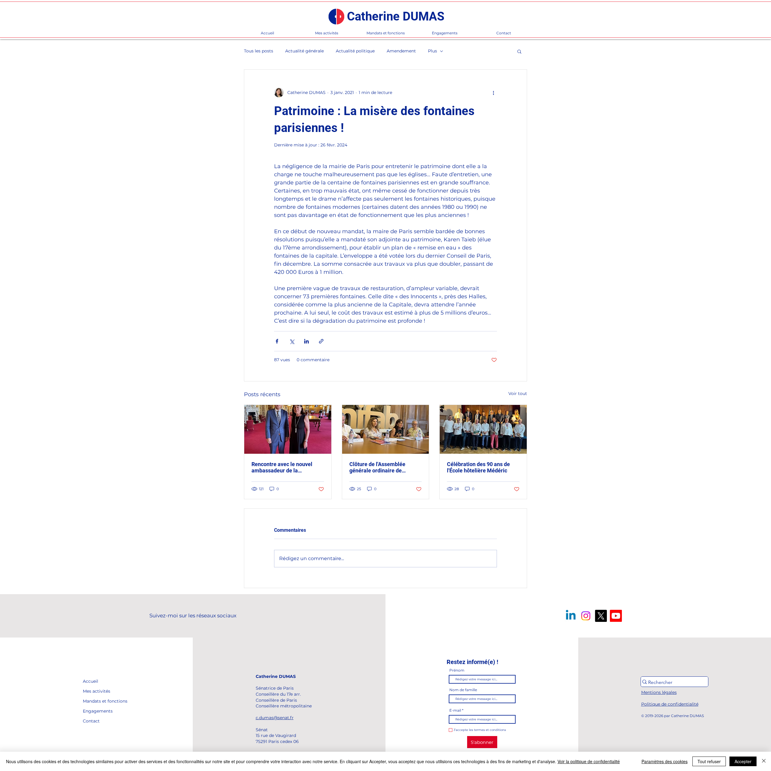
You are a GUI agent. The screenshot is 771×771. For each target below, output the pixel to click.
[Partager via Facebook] (277, 341)
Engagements (96, 711)
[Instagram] (586, 616)
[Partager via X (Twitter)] (292, 341)
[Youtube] (616, 616)
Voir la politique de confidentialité (588, 761)
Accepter (743, 761)
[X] (601, 616)
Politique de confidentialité (669, 704)
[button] (519, 51)
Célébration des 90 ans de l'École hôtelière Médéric (478, 467)
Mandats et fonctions (96, 701)
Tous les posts (258, 51)
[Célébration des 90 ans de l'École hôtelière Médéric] (483, 429)
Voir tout (517, 393)
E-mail (455, 710)
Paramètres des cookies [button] (664, 761)
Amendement (401, 51)
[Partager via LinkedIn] (306, 341)
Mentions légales (659, 692)
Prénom (456, 670)
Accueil (90, 681)
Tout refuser (709, 761)
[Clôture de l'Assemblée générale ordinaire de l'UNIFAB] (385, 429)
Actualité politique (355, 51)
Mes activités (96, 691)
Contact (91, 721)
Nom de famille (463, 690)
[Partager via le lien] (321, 341)
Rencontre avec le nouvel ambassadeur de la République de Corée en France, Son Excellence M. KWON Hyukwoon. (283, 467)
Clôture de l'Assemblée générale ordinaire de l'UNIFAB (377, 467)
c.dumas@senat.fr (275, 717)
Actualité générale (304, 51)
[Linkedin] (571, 616)
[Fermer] (763, 761)
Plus (432, 51)
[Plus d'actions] (493, 92)
